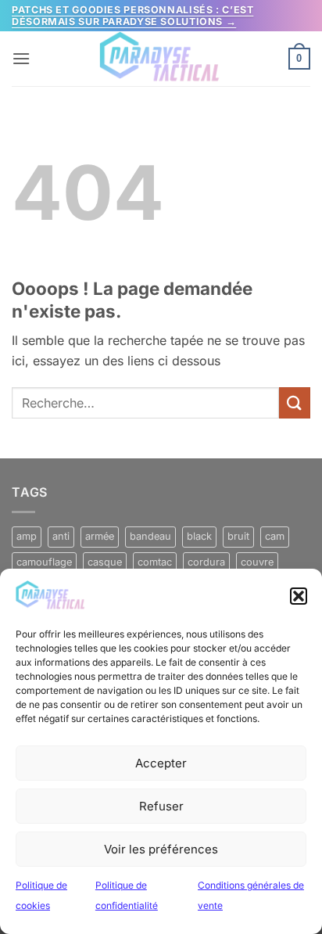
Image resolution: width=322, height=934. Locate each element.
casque (105, 562)
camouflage (44, 562)
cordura (206, 562)
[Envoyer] (294, 402)
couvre (257, 562)
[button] (298, 596)
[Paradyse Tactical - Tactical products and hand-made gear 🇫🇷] (161, 58)
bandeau (150, 536)
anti (61, 536)
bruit (238, 536)
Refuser (161, 806)
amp (26, 536)
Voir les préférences (161, 849)
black (199, 536)
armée (99, 536)
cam (274, 536)
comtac (155, 562)
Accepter (161, 763)
